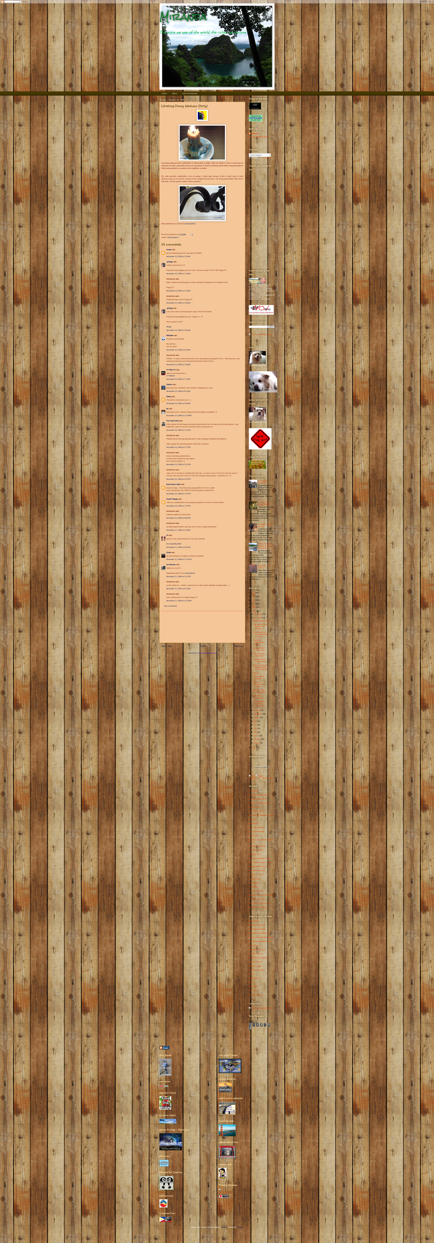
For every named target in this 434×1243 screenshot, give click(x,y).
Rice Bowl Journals (256, 970)
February (257, 739)
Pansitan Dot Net (255, 962)
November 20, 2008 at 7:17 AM (178, 379)
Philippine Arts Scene (257, 950)
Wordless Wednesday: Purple (259, 642)
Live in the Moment (189, 93)
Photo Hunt (253, 791)
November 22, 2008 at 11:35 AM (178, 600)
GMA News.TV (254, 978)
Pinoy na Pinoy (255, 807)
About (174, 93)
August (257, 718)
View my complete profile (259, 137)
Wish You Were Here (257, 899)
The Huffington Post (257, 811)
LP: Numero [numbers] (263, 482)
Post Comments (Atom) (207, 653)
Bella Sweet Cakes (173, 484)
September (258, 714)
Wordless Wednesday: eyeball (259, 684)
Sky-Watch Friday (256, 850)
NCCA (251, 974)
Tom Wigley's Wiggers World (260, 862)
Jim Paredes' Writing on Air (259, 907)
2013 (254, 593)
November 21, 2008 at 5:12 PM (178, 576)
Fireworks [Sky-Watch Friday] (264, 504)
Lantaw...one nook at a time (259, 803)
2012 (254, 596)
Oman (168, 552)
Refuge (256, 673)
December (258, 614)
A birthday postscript (258, 697)
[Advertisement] (202, 627)
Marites (169, 384)
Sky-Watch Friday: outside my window (260, 626)
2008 (254, 611)
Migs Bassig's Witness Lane (260, 903)
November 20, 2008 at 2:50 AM (178, 291)
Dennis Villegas (172, 499)
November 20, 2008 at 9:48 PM (178, 518)
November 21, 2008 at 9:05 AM (178, 547)
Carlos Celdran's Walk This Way (261, 937)
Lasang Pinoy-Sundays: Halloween (259, 703)
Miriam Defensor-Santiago (259, 933)
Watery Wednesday (256, 832)
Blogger (240, 1227)
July (255, 721)
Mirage (168, 326)
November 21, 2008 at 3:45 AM (178, 530)
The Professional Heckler (259, 795)
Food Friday (253, 836)
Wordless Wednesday (257, 846)
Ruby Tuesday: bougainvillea (259, 691)
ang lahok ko (190, 573)
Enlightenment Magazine (259, 958)
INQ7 (251, 982)
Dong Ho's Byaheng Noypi (259, 858)
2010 (254, 604)
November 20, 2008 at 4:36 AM (178, 330)
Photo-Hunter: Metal (261, 621)
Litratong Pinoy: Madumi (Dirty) (184, 106)
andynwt (224, 1227)
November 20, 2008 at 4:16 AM (178, 303)
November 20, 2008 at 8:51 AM (178, 391)
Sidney (168, 396)
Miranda (183, 16)
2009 (254, 607)
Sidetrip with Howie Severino (260, 941)
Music (251, 778)
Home (164, 93)
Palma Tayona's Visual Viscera (261, 895)
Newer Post (166, 646)
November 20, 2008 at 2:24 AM (178, 273)
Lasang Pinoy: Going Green (259, 649)
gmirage (169, 262)
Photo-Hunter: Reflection (259, 655)
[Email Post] (191, 234)
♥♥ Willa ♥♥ (171, 370)
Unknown (255, 134)
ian (167, 408)
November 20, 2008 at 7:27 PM (178, 506)
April (256, 732)
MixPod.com (267, 778)
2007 (254, 748)
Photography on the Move (259, 866)
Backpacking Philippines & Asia (261, 815)
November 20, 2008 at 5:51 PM (178, 464)
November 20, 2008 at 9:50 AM (178, 403)
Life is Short (253, 887)
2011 (253, 600)
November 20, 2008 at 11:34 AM (178, 415)
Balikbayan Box (255, 966)
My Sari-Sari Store (256, 891)
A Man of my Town (256, 875)
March (256, 736)
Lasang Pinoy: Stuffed (258, 677)
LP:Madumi (170, 376)
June (256, 725)
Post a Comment (170, 606)
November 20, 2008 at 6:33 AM (178, 350)
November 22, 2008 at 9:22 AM (178, 588)
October (257, 710)
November (258, 618)
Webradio (169, 335)
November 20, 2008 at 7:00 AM (178, 364)
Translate (266, 158)
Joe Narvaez (171, 564)
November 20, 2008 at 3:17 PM (178, 447)
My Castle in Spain (256, 827)
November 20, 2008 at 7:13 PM (178, 493)
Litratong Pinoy (255, 854)
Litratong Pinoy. (190, 224)
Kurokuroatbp (254, 879)
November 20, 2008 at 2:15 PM (178, 430)
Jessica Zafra (254, 921)
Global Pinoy (254, 946)
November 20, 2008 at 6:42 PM (178, 479)
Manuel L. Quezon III (257, 925)
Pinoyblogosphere (256, 995)
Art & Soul (253, 819)
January (257, 743)
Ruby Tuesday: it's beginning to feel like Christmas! (260, 667)
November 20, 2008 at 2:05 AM (178, 256)
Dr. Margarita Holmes (257, 929)
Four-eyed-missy (172, 420)
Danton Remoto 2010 (257, 799)
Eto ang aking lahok (173, 544)
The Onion (253, 990)
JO (167, 535)
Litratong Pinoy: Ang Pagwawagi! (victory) (260, 634)
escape (169, 249)
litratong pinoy (172, 237)
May (255, 728)
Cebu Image (253, 823)
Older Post (238, 646)
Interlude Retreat (255, 954)
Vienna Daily (254, 883)
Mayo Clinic (253, 986)
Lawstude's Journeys (257, 870)
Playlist (257, 778)
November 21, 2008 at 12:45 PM (179, 559)
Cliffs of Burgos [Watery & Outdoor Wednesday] (265, 546)
